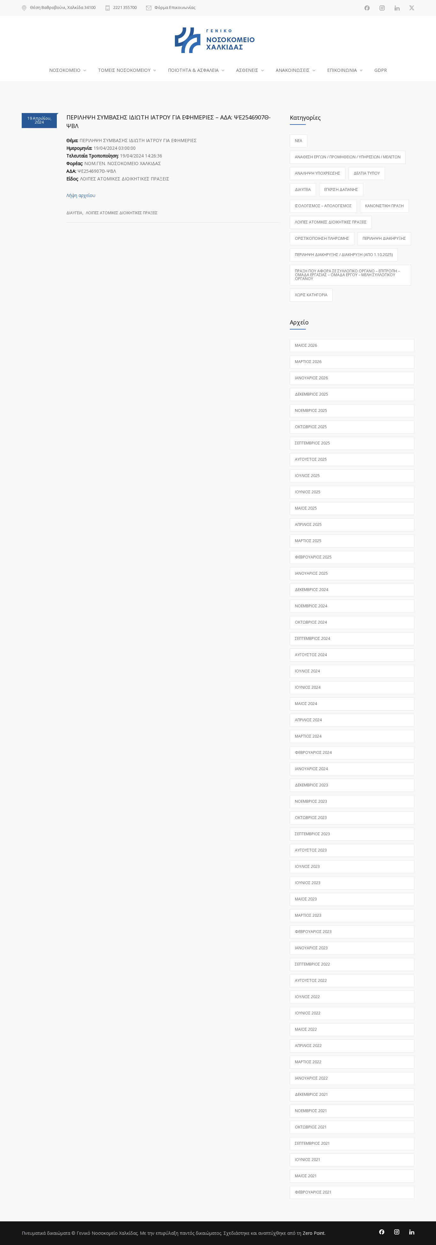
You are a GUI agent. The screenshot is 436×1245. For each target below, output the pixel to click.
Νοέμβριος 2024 (311, 606)
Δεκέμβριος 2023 (311, 785)
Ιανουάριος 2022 (311, 1078)
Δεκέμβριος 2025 (311, 394)
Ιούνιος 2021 (307, 1159)
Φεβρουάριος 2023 (313, 931)
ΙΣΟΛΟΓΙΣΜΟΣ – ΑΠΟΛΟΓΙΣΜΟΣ (323, 206)
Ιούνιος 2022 (307, 1013)
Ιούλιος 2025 (307, 475)
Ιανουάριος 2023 (311, 948)
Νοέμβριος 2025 (311, 410)
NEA (298, 140)
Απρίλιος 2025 (308, 524)
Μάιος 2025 (306, 508)
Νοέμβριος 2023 (311, 801)
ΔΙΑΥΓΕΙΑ (74, 213)
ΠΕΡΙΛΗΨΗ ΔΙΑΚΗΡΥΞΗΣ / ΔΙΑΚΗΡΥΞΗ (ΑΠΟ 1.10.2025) (344, 254)
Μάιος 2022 (306, 1029)
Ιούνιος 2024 (307, 687)
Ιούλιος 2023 (307, 866)
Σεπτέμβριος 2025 (312, 443)
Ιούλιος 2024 (307, 671)
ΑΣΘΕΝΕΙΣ (247, 70)
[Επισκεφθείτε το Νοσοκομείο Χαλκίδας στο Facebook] (367, 8)
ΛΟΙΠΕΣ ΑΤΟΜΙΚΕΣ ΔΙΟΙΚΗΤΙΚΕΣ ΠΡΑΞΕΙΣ (122, 213)
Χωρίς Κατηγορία (311, 295)
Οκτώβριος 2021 (311, 1127)
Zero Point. (314, 1233)
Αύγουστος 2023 (311, 850)
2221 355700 (125, 7)
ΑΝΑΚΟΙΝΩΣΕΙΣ (293, 70)
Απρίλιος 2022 (308, 1045)
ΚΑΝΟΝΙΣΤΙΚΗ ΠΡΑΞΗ (384, 206)
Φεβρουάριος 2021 (313, 1192)
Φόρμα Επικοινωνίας (174, 7)
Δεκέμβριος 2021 (311, 1094)
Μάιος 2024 (306, 703)
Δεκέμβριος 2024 (311, 589)
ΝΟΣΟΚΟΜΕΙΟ (64, 70)
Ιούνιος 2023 (307, 882)
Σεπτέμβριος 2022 (312, 964)
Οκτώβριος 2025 (311, 426)
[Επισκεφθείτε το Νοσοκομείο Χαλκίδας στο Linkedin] (397, 8)
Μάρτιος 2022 (308, 1062)
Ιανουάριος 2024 (311, 768)
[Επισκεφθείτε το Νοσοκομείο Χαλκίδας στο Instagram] (382, 8)
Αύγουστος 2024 (311, 654)
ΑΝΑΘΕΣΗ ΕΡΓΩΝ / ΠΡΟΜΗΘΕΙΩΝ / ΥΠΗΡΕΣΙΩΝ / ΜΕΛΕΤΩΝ (348, 157)
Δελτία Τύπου (367, 173)
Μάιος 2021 (306, 1176)
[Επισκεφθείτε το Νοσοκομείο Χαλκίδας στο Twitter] (411, 8)
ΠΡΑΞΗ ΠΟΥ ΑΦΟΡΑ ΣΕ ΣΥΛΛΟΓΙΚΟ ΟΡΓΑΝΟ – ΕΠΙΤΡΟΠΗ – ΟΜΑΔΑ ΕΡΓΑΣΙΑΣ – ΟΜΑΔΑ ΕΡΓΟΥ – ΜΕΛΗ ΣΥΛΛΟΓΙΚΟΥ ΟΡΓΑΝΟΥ (347, 274)
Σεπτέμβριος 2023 (312, 834)
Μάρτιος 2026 (308, 361)
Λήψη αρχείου (80, 195)
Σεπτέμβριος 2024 (312, 638)
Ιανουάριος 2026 (311, 378)
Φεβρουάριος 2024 (313, 752)
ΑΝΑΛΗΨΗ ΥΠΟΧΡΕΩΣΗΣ (317, 173)
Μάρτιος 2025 (308, 540)
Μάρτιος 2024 (308, 736)
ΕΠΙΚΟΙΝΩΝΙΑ (342, 70)
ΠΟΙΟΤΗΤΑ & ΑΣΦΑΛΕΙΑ (193, 70)
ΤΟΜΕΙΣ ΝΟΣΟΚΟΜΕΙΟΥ (124, 70)
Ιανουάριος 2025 (311, 573)
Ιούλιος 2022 (307, 996)
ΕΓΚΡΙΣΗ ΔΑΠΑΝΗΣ (341, 189)
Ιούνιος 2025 (307, 492)
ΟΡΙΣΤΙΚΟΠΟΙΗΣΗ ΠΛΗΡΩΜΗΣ (322, 238)
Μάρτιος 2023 (308, 915)
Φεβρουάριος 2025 (313, 557)
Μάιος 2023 (306, 899)
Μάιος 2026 (306, 345)
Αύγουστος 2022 (311, 980)
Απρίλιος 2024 (308, 720)
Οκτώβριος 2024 (311, 622)
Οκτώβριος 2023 (311, 817)
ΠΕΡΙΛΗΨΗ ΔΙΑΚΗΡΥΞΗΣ (384, 238)
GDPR (380, 70)
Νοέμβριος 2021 (311, 1110)
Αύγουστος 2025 (311, 459)
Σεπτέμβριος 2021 (312, 1143)
